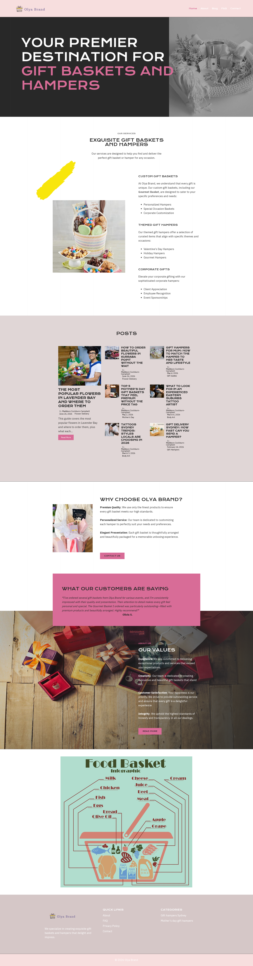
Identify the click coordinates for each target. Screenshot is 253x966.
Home (193, 8)
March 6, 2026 (173, 415)
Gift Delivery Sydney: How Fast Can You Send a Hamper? (177, 430)
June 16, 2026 (128, 376)
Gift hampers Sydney (173, 915)
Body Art (171, 417)
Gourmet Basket (148, 192)
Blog (215, 8)
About (204, 8)
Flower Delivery (82, 413)
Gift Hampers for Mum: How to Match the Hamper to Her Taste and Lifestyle (178, 355)
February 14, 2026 (175, 447)
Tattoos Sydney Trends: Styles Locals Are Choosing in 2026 (131, 433)
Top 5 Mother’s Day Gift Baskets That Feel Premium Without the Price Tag (133, 395)
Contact (235, 8)
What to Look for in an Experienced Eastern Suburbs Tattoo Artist (178, 395)
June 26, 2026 (65, 414)
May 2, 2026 (127, 415)
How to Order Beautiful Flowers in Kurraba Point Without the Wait (133, 357)
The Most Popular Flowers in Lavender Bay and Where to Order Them (79, 398)
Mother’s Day (128, 417)
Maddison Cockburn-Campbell (76, 411)
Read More (66, 437)
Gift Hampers (173, 449)
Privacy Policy (111, 926)
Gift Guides (172, 376)
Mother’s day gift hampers (177, 920)
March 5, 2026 (128, 453)
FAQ (224, 8)
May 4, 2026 (172, 373)
